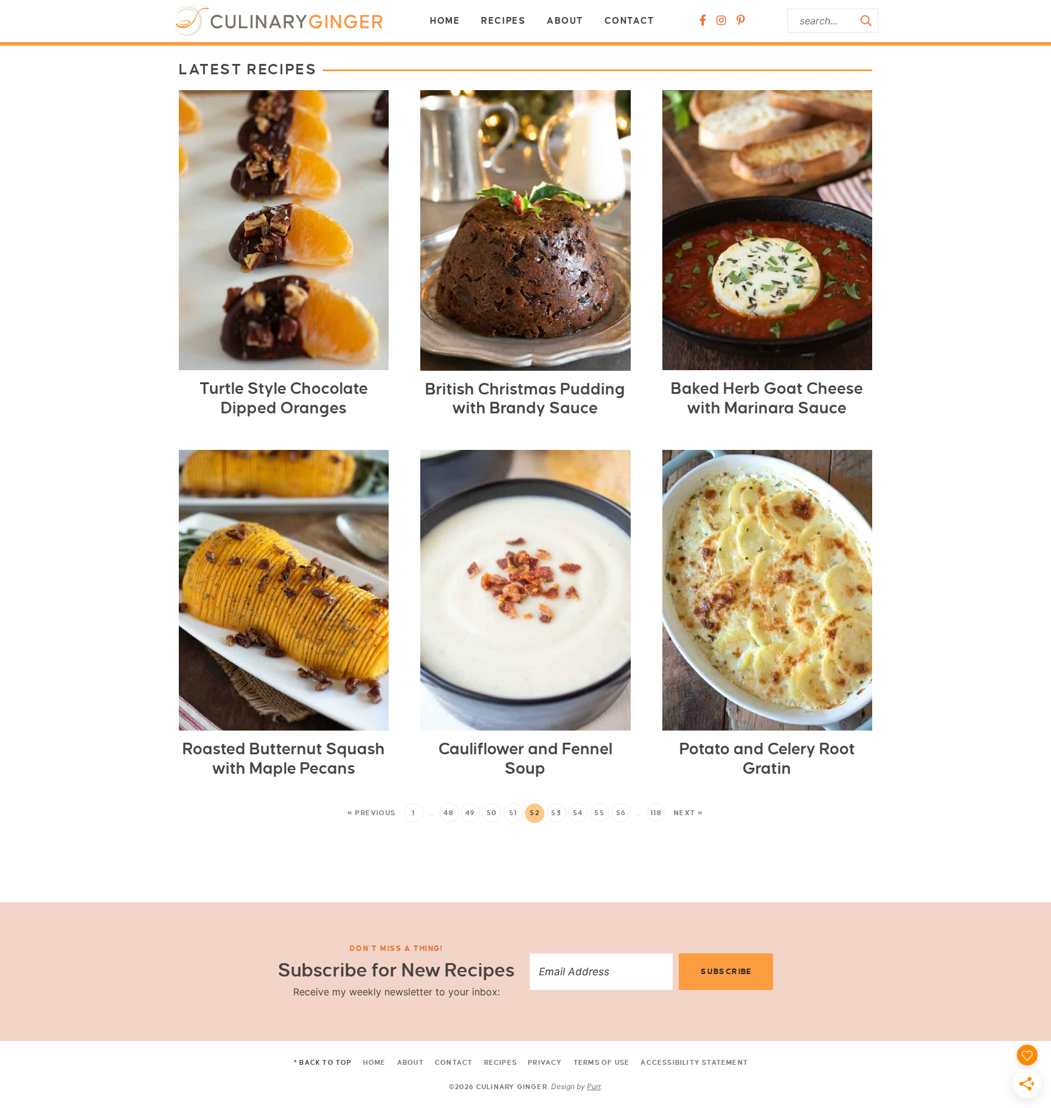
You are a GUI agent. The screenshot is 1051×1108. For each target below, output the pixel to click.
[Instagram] (721, 21)
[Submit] (866, 20)
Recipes (503, 21)
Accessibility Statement (694, 1062)
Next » (689, 812)
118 (656, 812)
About (565, 21)
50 (492, 812)
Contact (629, 21)
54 (578, 812)
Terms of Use (602, 1062)
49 (470, 812)
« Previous (371, 812)
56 (621, 812)
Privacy (545, 1062)
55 (599, 812)
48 (448, 812)
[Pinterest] (741, 21)
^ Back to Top (323, 1062)
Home (445, 21)
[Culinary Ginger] (278, 21)
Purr (593, 1086)
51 (513, 812)
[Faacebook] (703, 21)
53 (556, 812)
